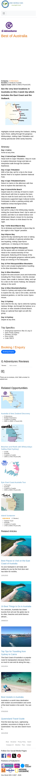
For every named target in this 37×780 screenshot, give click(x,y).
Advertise (17, 745)
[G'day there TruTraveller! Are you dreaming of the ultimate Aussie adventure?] (12, 469)
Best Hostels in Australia (12, 697)
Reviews (4, 365)
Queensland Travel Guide (12, 719)
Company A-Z (10, 745)
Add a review (13, 365)
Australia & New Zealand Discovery (15, 414)
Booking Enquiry (8, 352)
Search (29, 742)
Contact (29, 745)
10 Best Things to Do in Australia (16, 606)
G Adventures (13, 81)
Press (23, 745)
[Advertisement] (18, 58)
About (7, 742)
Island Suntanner (8, 516)
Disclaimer (13, 742)
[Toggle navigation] (3, 13)
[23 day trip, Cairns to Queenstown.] (12, 400)
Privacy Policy (22, 742)
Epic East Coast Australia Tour (13, 482)
